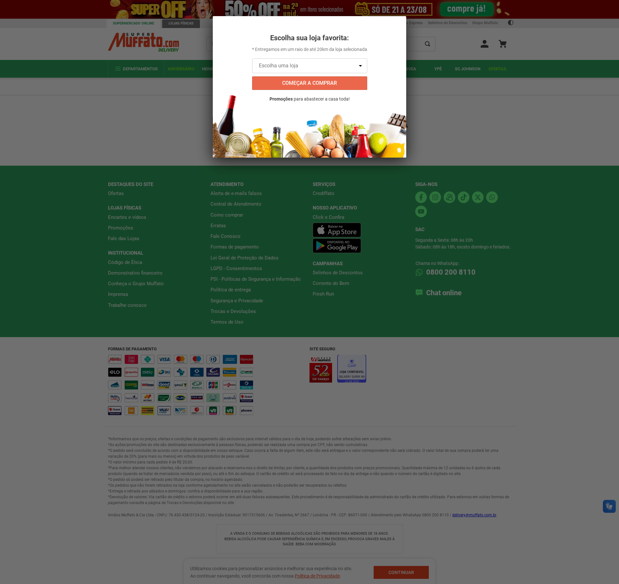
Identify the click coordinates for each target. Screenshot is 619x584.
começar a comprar (309, 83)
